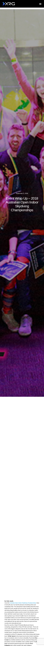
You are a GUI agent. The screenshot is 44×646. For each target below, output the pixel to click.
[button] (40, 3)
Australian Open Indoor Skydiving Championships (23, 603)
